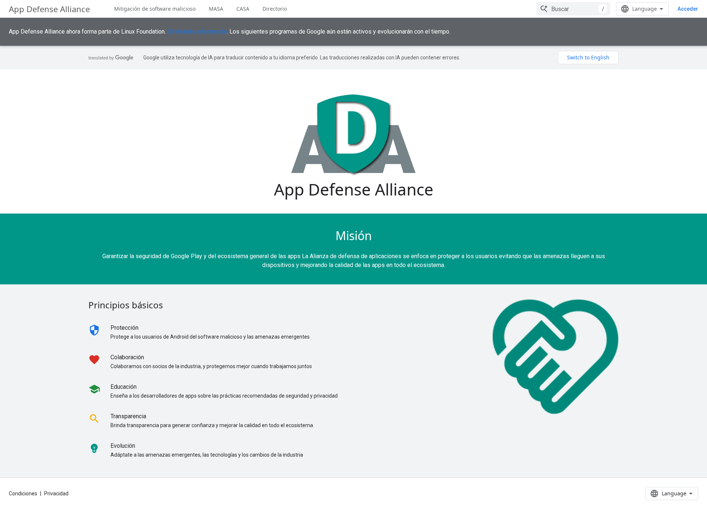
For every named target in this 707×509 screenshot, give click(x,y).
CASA (242, 8)
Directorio (275, 8)
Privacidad (56, 493)
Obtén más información (197, 31)
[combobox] (573, 8)
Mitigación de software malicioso (155, 8)
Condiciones (23, 493)
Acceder (688, 9)
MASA (216, 8)
